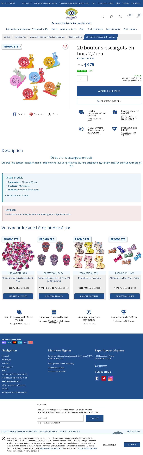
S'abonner (94, 418)
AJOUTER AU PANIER (109, 91)
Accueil (7, 37)
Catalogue (7, 359)
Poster (55, 114)
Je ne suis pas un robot (51, 423)
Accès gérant (134, 431)
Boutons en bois (75, 37)
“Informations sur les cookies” (51, 448)
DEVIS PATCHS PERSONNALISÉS (15, 374)
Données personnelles (57, 371)
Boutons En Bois (86, 58)
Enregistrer (38, 114)
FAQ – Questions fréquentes (14, 385)
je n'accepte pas (109, 444)
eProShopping (74, 431)
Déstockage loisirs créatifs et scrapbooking (47, 37)
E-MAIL (5, 389)
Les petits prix (20, 37)
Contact (126, 3)
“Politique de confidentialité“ (87, 448)
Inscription (136, 3)
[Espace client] (120, 16)
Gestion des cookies (56, 367)
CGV (5, 370)
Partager (21, 114)
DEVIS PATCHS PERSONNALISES (15, 392)
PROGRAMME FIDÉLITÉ (11, 381)
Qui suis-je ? (8, 367)
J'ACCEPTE (132, 444)
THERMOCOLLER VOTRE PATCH (15, 378)
